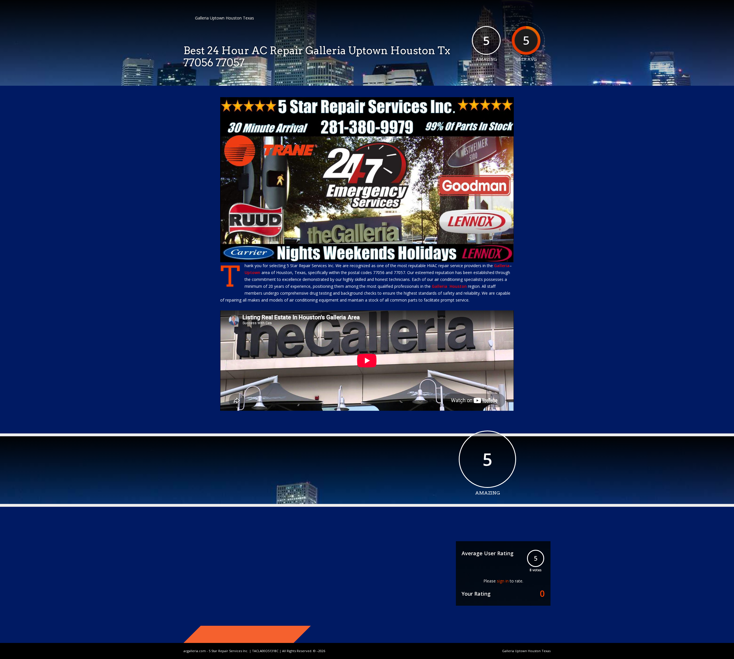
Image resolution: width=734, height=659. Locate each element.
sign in (503, 581)
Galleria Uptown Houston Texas (224, 18)
